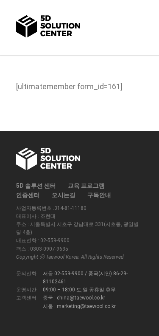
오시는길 (63, 195)
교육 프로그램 (86, 185)
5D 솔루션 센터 (36, 185)
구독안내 (99, 195)
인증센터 (28, 195)
